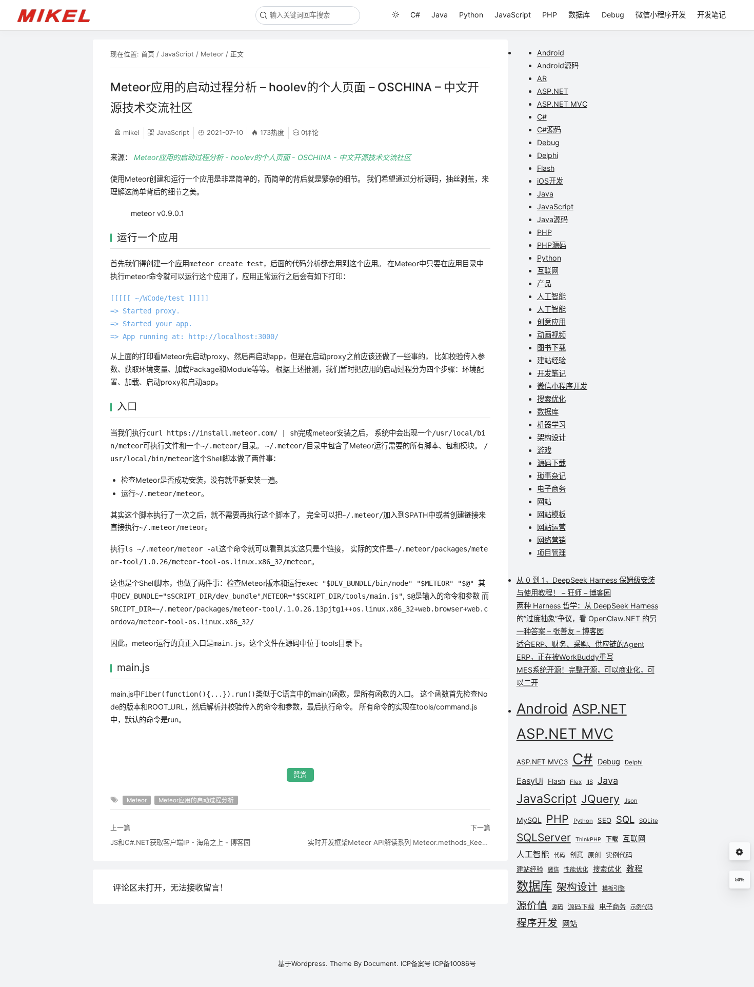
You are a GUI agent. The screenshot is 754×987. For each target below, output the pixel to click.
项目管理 (551, 552)
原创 (594, 855)
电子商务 (551, 488)
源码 (557, 907)
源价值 (532, 905)
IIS (589, 781)
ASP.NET (552, 91)
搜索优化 (551, 398)
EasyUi (530, 781)
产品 (544, 283)
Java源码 (552, 219)
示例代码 (641, 907)
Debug (613, 14)
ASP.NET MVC (562, 104)
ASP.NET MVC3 (542, 762)
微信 (553, 869)
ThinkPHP (588, 839)
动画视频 (551, 334)
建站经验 (551, 360)
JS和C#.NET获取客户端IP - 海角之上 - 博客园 (180, 842)
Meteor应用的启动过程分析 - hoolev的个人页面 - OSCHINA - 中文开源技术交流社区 (272, 157)
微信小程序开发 (661, 14)
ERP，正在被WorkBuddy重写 (565, 657)
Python (471, 14)
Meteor (212, 54)
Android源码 (558, 65)
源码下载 (551, 463)
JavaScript (512, 14)
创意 (576, 855)
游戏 (544, 450)
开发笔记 (711, 14)
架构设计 (551, 437)
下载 (612, 839)
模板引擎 (613, 888)
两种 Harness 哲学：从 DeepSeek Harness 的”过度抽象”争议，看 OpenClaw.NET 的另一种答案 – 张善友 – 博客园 (587, 618)
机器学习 (551, 424)
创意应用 (551, 322)
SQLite (648, 820)
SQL (625, 819)
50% (739, 879)
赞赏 (300, 774)
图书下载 (551, 347)
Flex (576, 781)
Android (550, 52)
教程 (634, 869)
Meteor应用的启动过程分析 (196, 800)
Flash (545, 168)
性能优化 (576, 869)
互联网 (548, 270)
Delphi (547, 155)
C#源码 (549, 129)
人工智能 (551, 296)
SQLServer (544, 837)
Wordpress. (309, 963)
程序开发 (537, 923)
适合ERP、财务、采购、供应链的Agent (580, 644)
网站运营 (551, 527)
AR (542, 78)
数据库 (579, 14)
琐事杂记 (551, 475)
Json (631, 800)
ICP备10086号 (454, 963)
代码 (559, 855)
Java (439, 14)
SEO (604, 820)
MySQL (529, 820)
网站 (544, 501)
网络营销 (551, 540)
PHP (549, 14)
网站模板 (551, 514)
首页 (147, 54)
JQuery (600, 798)
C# (415, 14)
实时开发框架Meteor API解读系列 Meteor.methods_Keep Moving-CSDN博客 (399, 842)
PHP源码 (551, 245)
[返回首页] (58, 15)
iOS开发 (550, 180)
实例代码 (619, 855)
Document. (381, 963)
